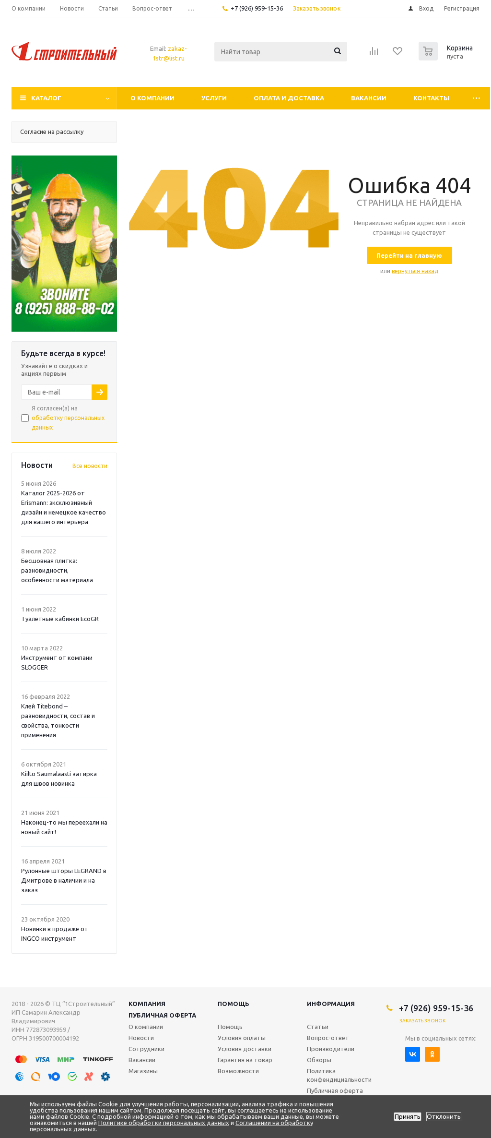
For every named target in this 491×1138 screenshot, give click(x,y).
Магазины (143, 1070)
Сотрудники (146, 1048)
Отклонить (444, 1116)
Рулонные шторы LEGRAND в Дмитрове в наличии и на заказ (63, 880)
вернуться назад (415, 271)
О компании (152, 98)
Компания (147, 1003)
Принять (408, 1116)
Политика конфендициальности (339, 1075)
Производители (330, 1048)
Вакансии (368, 98)
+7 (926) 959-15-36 (257, 8)
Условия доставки (244, 1048)
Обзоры (319, 1059)
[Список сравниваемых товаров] (374, 54)
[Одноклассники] (432, 1054)
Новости (141, 1037)
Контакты (431, 98)
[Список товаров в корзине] (447, 57)
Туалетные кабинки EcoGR (60, 618)
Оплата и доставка (289, 98)
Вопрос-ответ (328, 1037)
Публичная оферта (162, 1015)
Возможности (238, 1070)
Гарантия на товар (245, 1059)
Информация (331, 1003)
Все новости (89, 466)
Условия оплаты (242, 1037)
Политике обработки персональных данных (163, 1122)
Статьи (317, 1026)
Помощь (233, 1003)
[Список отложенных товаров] (398, 54)
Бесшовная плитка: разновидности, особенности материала (57, 570)
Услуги (214, 98)
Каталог (46, 98)
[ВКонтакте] (412, 1054)
